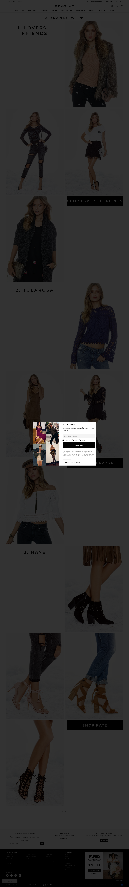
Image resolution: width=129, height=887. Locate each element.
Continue (79, 445)
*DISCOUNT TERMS (67, 459)
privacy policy (91, 454)
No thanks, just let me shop (71, 462)
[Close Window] (94, 423)
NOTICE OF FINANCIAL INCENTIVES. (84, 455)
